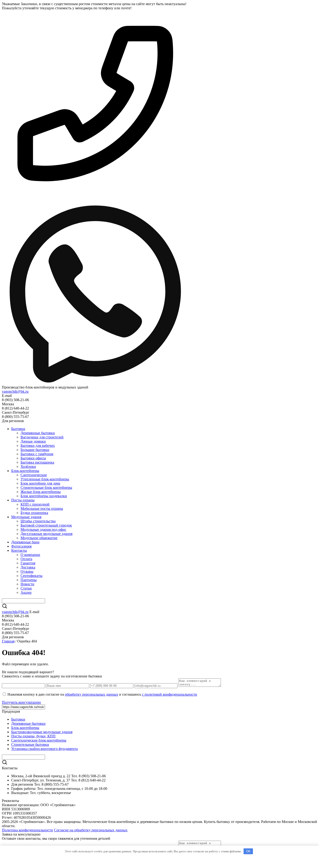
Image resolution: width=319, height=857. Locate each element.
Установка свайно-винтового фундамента (44, 749)
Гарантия (28, 563)
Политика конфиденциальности (27, 830)
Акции (26, 592)
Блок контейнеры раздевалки (44, 496)
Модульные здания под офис (43, 529)
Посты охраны (23, 500)
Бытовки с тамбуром (37, 454)
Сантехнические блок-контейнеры (38, 740)
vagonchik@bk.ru (15, 391)
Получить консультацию (21, 702)
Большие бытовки (35, 450)
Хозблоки (28, 466)
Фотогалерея (21, 546)
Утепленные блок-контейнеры (45, 479)
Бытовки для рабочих (38, 446)
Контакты (19, 550)
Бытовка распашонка (37, 462)
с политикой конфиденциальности (169, 694)
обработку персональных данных (91, 694)
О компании (30, 555)
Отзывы (27, 571)
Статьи (26, 588)
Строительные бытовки (30, 744)
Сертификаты (32, 576)
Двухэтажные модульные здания (46, 534)
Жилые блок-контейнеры (41, 492)
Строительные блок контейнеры (46, 487)
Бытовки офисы (33, 458)
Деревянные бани (25, 542)
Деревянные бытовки (38, 433)
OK (248, 851)
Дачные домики (33, 441)
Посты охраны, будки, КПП (33, 736)
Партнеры (29, 580)
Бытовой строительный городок (46, 525)
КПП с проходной (35, 504)
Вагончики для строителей (42, 437)
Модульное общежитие (39, 538)
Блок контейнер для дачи (40, 483)
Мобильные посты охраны (42, 508)
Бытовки (18, 429)
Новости (27, 584)
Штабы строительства (38, 521)
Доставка (28, 567)
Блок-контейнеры (25, 471)
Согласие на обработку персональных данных (91, 830)
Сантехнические (34, 475)
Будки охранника (34, 513)
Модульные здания (26, 517)
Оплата (26, 559)
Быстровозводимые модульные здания (41, 732)
